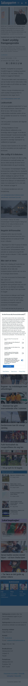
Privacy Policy (22, 371)
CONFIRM (8, 366)
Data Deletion (6, 371)
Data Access (14, 371)
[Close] (25, 314)
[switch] (22, 343)
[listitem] (14, 339)
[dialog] (14, 343)
